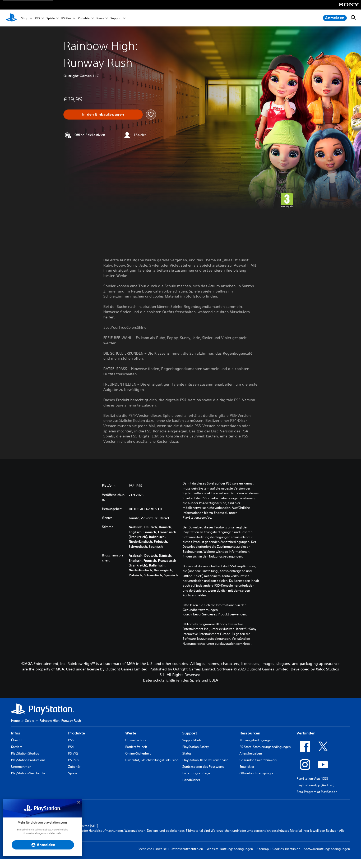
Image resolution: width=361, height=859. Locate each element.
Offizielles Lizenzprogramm (259, 773)
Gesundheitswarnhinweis (258, 760)
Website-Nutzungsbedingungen (230, 849)
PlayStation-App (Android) (315, 785)
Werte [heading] (130, 733)
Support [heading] (189, 733)
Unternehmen (21, 766)
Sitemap (263, 849)
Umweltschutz (135, 740)
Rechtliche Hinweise (152, 849)
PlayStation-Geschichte (28, 773)
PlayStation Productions (28, 760)
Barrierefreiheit (136, 746)
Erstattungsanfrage (196, 773)
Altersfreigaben (250, 753)
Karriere (16, 746)
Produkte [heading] (76, 733)
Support (116, 18)
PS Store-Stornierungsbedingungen (265, 746)
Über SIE (17, 740)
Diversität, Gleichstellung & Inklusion (151, 760)
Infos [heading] (15, 733)
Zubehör (84, 18)
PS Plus (66, 18)
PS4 (71, 746)
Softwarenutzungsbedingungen (327, 849)
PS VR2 (73, 753)
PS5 (37, 18)
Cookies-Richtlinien (286, 849)
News (100, 18)
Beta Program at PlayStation (317, 791)
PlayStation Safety (195, 746)
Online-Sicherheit (138, 753)
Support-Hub (191, 740)
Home (15, 720)
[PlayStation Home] (11, 18)
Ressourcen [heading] (249, 733)
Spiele (51, 18)
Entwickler (246, 766)
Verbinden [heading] (306, 733)
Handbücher (191, 780)
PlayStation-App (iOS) (312, 778)
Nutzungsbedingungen (255, 740)
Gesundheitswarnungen (200, 609)
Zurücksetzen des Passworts (203, 766)
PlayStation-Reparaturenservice (205, 760)
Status (187, 753)
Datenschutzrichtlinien (186, 849)
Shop (24, 18)
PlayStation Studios (25, 753)
